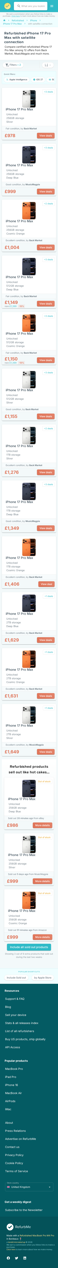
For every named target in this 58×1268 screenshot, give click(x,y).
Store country (13, 1183)
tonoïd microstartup (16, 1242)
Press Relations (15, 1130)
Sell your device (15, 1015)
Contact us (12, 1147)
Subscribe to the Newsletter (24, 1210)
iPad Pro (10, 1077)
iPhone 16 (11, 1085)
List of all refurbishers (19, 1031)
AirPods (10, 1101)
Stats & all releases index (21, 1023)
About (9, 1122)
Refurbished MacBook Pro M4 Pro (37, 1235)
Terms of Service (16, 1171)
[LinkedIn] (25, 1258)
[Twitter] (16, 1258)
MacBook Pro (14, 1068)
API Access (12, 1047)
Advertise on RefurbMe (20, 1139)
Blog (8, 1006)
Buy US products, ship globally (25, 1039)
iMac (8, 1109)
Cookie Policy (14, 1163)
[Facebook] (8, 1258)
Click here (15, 16)
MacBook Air (13, 1093)
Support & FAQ (14, 998)
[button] (48, 65)
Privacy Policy (14, 1155)
